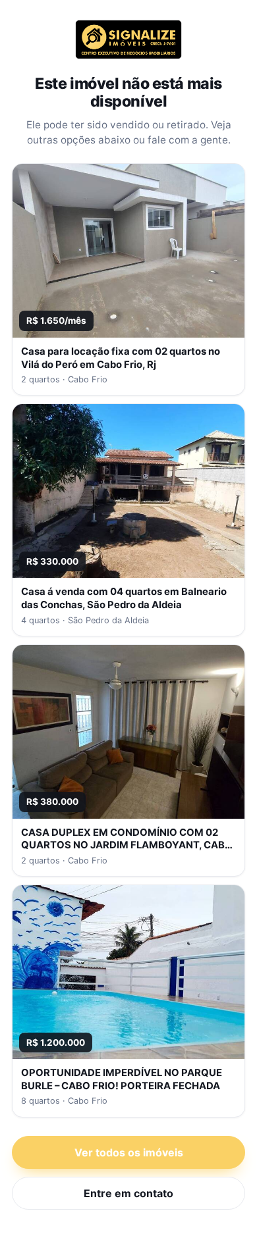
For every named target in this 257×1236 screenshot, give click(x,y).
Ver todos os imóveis (128, 1152)
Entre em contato (128, 1193)
